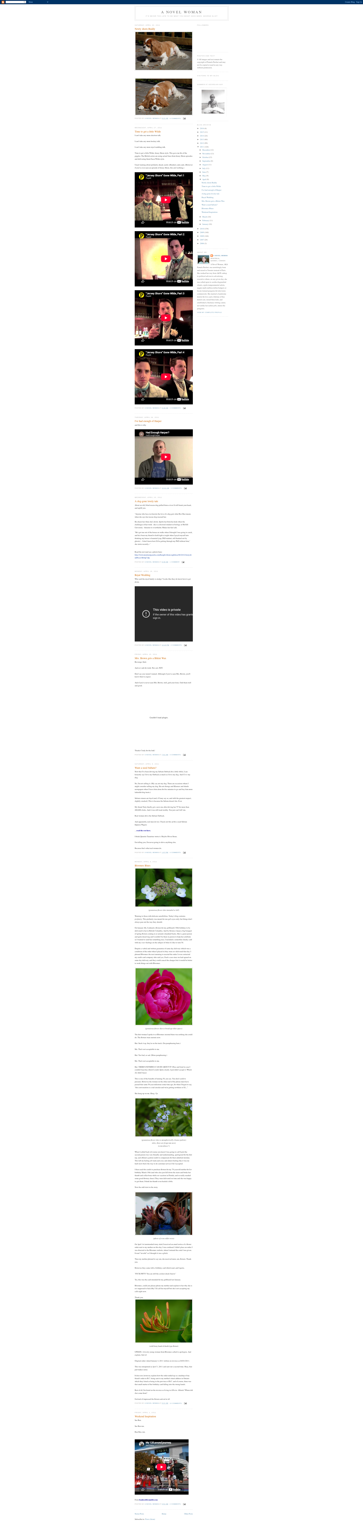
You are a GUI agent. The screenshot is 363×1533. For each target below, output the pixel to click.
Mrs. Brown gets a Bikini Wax (150, 658)
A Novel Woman (181, 11)
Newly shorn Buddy (145, 28)
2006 (202, 243)
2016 (202, 128)
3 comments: (176, 408)
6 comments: (176, 118)
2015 (202, 132)
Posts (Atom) (150, 1519)
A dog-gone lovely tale (146, 501)
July (204, 168)
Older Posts (188, 1513)
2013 (202, 139)
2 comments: (177, 645)
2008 (202, 236)
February (206, 220)
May (204, 175)
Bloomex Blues (142, 865)
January (205, 224)
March (205, 216)
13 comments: (176, 1403)
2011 (202, 146)
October (205, 157)
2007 (202, 239)
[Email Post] (184, 118)
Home (164, 1513)
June (204, 172)
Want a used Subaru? (145, 767)
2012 (202, 143)
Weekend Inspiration (145, 1416)
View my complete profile (209, 312)
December (206, 150)
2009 (202, 232)
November (206, 153)
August (205, 164)
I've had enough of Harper (148, 421)
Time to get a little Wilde (148, 131)
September (206, 161)
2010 (202, 228)
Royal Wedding (142, 575)
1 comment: (175, 562)
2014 (202, 135)
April (204, 179)
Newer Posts (139, 1513)
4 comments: (176, 755)
